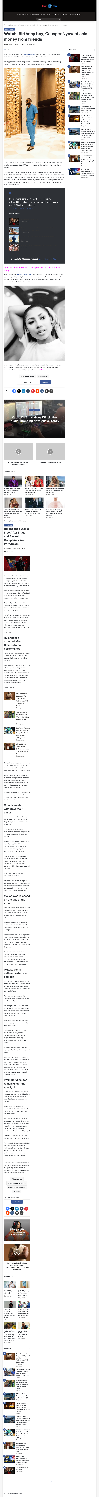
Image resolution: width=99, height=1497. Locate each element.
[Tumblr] (28, 391)
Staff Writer (8, 44)
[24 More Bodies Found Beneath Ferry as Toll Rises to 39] (74, 109)
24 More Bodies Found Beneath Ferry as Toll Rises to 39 (88, 108)
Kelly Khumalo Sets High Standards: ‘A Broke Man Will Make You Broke (12, 490)
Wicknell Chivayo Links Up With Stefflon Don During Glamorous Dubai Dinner (87, 160)
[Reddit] (37, 391)
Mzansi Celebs (24, 25)
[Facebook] (14, 391)
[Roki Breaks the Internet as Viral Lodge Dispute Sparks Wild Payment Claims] (74, 118)
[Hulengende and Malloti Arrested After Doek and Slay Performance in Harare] (74, 96)
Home (19, 15)
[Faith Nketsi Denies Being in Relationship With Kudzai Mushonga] (55, 481)
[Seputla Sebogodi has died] (14, 221)
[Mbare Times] (49, 6)
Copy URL (45, 382)
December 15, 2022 (47, 259)
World (54, 15)
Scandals (73, 15)
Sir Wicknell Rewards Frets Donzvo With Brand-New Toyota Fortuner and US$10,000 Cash (88, 146)
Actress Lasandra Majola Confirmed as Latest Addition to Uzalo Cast (33, 511)
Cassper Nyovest (28, 376)
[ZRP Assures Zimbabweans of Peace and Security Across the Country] (74, 171)
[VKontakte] (42, 391)
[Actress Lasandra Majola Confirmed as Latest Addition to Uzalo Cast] (34, 503)
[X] (19, 391)
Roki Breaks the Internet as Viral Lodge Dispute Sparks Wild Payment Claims (86, 120)
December (43, 376)
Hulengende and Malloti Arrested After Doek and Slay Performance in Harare (87, 97)
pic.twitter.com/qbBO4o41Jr (21, 208)
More (79, 15)
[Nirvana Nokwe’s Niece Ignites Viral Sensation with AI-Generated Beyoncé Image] (13, 503)
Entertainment (34, 15)
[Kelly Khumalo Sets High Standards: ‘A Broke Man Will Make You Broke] (13, 481)
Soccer (43, 15)
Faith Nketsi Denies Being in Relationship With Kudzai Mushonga (55, 490)
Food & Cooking (63, 15)
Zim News (25, 15)
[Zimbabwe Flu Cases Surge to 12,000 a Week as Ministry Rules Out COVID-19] (74, 84)
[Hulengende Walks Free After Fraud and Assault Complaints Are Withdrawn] (74, 58)
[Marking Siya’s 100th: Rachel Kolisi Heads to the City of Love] (14, 238)
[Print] (51, 391)
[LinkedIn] (23, 391)
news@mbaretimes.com (15, 1493)
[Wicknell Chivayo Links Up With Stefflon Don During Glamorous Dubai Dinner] (74, 158)
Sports (49, 15)
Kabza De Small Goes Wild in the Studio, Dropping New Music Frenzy (34, 419)
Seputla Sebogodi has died (29, 219)
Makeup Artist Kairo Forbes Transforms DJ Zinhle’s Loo (39, 245)
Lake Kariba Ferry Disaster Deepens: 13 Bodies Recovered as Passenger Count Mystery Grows (88, 133)
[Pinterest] (33, 391)
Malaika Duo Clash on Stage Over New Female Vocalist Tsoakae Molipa (34, 490)
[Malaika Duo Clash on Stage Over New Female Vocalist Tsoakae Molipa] (34, 481)
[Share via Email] (47, 391)
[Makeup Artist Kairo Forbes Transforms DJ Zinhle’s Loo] (14, 247)
